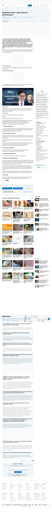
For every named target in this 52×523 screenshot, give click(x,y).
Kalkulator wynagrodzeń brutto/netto (41, 127)
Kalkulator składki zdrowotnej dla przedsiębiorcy (41, 124)
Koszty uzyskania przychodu (40, 154)
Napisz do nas (19, 185)
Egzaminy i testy (12, 497)
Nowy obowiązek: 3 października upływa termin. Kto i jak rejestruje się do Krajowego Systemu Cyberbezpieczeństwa (42, 107)
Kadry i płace (4, 498)
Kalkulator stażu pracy (29, 498)
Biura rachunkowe (36, 483)
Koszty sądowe (38, 144)
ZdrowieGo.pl (43, 494)
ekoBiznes (3, 320)
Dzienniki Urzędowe (20, 496)
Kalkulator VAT (38, 134)
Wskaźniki (39, 148)
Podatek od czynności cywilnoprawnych (42, 157)
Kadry (11, 483)
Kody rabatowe (44, 496)
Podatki (22, 319)
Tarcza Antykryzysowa (13, 320)
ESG (18, 320)
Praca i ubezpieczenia (14, 319)
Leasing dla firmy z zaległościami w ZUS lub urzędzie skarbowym (42, 116)
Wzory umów (43, 497)
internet (4, 182)
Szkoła (11, 495)
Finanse (19, 318)
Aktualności (4, 318)
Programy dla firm (17, 10)
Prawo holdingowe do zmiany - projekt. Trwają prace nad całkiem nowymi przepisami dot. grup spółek (41, 95)
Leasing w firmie (24, 318)
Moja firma (8, 10)
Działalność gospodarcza (39, 142)
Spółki (13, 318)
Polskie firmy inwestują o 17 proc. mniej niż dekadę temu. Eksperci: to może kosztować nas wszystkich (42, 113)
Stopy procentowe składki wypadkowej (41, 153)
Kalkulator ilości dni (39, 138)
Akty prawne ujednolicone (21, 498)
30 (47, 167)
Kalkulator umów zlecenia (39, 128)
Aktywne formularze (41, 141)
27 (42, 167)
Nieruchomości (44, 483)
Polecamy (37, 258)
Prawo (19, 319)
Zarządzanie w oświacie (13, 498)
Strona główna (4, 10)
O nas (3, 504)
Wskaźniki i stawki (36, 493)
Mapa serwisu (45, 504)
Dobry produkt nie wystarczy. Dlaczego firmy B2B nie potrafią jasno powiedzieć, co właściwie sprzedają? (42, 102)
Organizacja (3, 494)
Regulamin (25, 504)
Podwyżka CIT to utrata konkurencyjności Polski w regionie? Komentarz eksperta (42, 97)
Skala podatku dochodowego (37, 499)
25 (38, 167)
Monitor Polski (20, 495)
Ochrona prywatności (8, 504)
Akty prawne (20, 493)
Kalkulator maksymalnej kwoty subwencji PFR (42, 136)
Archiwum (43, 495)
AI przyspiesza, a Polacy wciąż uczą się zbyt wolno (42, 118)
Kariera (29, 504)
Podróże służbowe (36, 497)
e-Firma (14, 10)
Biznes (11, 10)
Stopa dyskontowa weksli (39, 159)
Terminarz (39, 165)
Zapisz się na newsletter (29, 185)
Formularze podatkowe (45, 498)
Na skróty (43, 493)
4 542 (30, 460)
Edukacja (11, 493)
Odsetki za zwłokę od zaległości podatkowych (40, 152)
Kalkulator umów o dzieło (39, 129)
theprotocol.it (43, 499)
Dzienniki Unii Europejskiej (21, 497)
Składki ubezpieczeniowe (37, 496)
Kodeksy (19, 499)
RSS (32, 504)
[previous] (22, 460)
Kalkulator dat (38, 139)
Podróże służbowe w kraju (37, 494)
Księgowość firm (4, 483)
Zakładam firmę (9, 318)
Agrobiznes (26, 319)
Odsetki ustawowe (36, 498)
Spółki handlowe (38, 143)
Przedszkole (11, 494)
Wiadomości (3, 499)
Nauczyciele (11, 496)
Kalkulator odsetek (28, 497)
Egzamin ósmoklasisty (13, 500)
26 (40, 167)
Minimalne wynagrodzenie (37, 495)
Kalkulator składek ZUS (39, 133)
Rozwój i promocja (4, 497)
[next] (32, 460)
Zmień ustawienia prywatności (17, 504)
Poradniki (7, 320)
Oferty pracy (43, 500)
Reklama (40, 504)
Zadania (3, 496)
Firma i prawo (37, 196)
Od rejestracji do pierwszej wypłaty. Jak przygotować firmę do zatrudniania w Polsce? (41, 109)
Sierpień (43, 165)
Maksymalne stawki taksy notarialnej (41, 158)
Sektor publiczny (4, 493)
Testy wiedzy (11, 501)
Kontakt (36, 504)
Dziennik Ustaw (20, 494)
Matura (11, 499)
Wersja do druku (8, 185)
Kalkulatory (39, 122)
